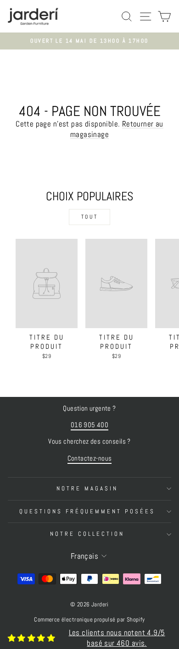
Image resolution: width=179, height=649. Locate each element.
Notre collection (87, 534)
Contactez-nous (89, 458)
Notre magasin (87, 488)
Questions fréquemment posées (87, 511)
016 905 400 (90, 424)
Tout (89, 216)
